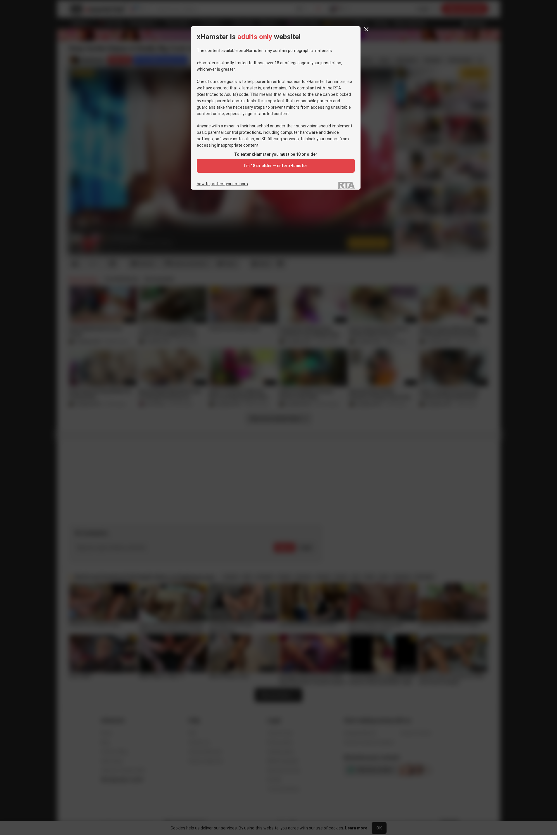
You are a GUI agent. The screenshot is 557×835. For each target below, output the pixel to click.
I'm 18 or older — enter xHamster (275, 165)
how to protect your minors (222, 184)
